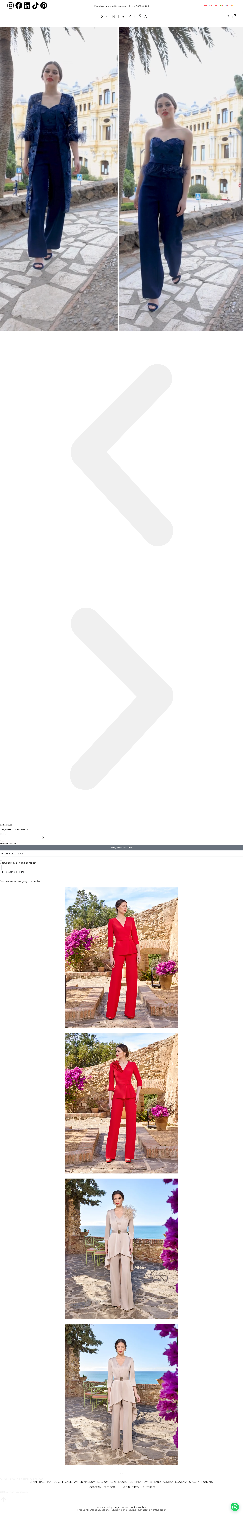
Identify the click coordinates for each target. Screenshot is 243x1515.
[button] (121, 455)
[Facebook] (18, 5)
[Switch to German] (216, 5)
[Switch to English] (205, 5)
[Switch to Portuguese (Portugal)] (227, 5)
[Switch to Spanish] (232, 5)
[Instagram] (10, 5)
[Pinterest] (43, 5)
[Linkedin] (27, 5)
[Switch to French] (210, 5)
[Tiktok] (35, 5)
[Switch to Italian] (221, 5)
